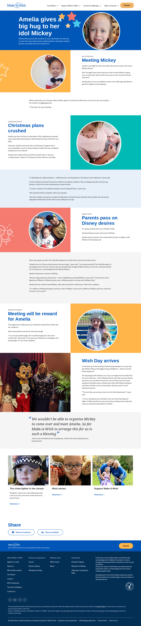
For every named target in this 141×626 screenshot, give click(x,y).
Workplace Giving (35, 570)
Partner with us (34, 566)
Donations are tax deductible (67, 620)
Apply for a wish (13, 562)
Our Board (11, 574)
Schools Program (77, 562)
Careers (10, 579)
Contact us (11, 591)
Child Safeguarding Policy (87, 620)
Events (31, 562)
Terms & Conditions (14, 587)
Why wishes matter (14, 570)
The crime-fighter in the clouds (27, 488)
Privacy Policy (101, 606)
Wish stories (59, 488)
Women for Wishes (78, 566)
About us (10, 566)
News (52, 566)
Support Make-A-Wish (106, 488)
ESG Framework (13, 583)
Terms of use (113, 620)
